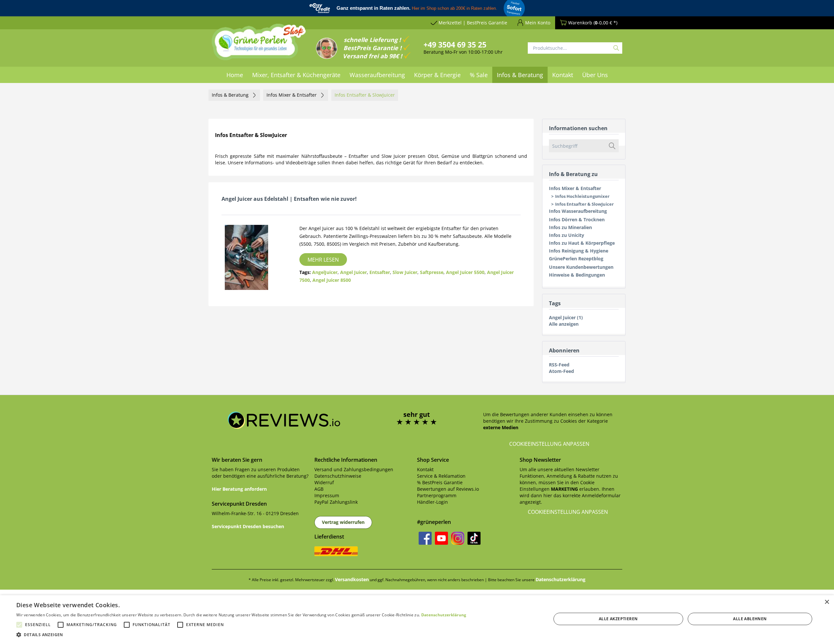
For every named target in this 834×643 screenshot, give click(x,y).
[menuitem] (235, 75)
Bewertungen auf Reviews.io (448, 489)
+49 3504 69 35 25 (455, 44)
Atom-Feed (561, 371)
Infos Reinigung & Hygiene (578, 251)
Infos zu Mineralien (570, 227)
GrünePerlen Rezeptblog (576, 258)
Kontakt (425, 469)
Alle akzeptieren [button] (618, 619)
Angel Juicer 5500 (465, 272)
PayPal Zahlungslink (336, 502)
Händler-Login (432, 502)
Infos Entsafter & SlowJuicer (584, 204)
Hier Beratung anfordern (239, 489)
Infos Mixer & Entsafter (575, 188)
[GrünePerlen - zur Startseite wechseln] (259, 45)
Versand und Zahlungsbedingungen (353, 469)
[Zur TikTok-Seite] (474, 538)
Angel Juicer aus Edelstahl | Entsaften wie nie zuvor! (289, 198)
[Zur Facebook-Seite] (425, 538)
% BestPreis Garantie (440, 482)
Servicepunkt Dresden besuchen (248, 526)
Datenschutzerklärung (560, 579)
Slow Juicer (405, 272)
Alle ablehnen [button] (750, 619)
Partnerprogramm (436, 495)
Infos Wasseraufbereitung (578, 211)
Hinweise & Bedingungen (577, 275)
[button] (241, 634)
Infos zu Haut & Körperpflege (582, 243)
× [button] (826, 602)
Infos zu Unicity (566, 235)
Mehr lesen (323, 259)
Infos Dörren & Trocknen (577, 219)
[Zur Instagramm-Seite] (457, 538)
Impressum (326, 495)
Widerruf (324, 482)
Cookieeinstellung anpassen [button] (549, 443)
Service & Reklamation (441, 476)
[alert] (417, 619)
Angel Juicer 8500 (331, 280)
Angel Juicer (353, 272)
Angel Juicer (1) (566, 317)
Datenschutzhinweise (337, 476)
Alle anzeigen (564, 324)
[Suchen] (616, 48)
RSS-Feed (559, 365)
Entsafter (379, 272)
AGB (319, 489)
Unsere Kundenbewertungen (581, 267)
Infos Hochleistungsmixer (582, 196)
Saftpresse (431, 272)
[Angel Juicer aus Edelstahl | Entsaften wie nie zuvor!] (251, 257)
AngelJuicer (325, 272)
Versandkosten (352, 579)
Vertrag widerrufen (343, 522)
